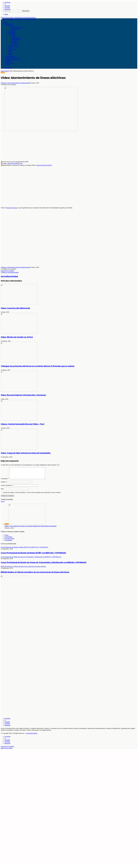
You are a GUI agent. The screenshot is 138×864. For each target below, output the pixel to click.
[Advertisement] (57, 146)
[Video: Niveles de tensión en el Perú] (19, 333)
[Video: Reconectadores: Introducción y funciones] (19, 391)
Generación (11, 34)
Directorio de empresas (11, 58)
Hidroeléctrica (16, 39)
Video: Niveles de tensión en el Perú (17, 337)
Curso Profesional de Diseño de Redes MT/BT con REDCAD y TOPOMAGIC (33, 553)
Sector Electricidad (31, 733)
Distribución (12, 32)
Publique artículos (10, 56)
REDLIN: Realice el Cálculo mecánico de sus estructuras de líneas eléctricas (35, 572)
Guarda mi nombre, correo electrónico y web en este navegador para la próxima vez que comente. (32, 492)
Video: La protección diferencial (15, 308)
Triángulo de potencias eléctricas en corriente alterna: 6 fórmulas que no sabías (37, 366)
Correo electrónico (7, 485)
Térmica (14, 44)
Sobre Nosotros (9, 63)
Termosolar (15, 42)
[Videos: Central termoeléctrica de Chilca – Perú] (19, 420)
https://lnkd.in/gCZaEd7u (44, 165)
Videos (10, 47)
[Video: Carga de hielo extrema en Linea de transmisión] (19, 449)
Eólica (14, 36)
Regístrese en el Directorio (12, 59)
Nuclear (14, 41)
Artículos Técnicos (13, 46)
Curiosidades (12, 49)
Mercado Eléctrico (17, 27)
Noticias (10, 25)
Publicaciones (9, 24)
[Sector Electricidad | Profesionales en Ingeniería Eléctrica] (18, 17)
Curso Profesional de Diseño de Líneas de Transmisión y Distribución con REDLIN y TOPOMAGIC (44, 562)
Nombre (4, 482)
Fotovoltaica (15, 37)
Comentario (5, 478)
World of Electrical (12, 208)
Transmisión (11, 31)
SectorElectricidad (24, 83)
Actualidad (15, 29)
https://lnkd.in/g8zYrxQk (15, 163)
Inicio (6, 22)
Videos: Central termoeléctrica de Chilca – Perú (22, 424)
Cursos (10, 53)
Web (2, 489)
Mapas (10, 51)
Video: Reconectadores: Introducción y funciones (23, 395)
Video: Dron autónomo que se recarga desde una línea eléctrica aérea (30, 526)
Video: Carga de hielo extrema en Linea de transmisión (26, 453)
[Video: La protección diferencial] (19, 304)
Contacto (7, 64)
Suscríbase (8, 61)
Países (10, 54)
